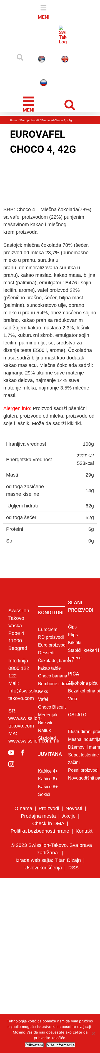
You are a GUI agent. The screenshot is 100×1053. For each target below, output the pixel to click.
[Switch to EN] (65, 59)
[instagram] (11, 764)
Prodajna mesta (38, 816)
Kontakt (84, 831)
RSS (73, 867)
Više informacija (61, 1045)
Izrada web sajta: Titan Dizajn (48, 860)
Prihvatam (34, 1045)
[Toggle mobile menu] (29, 103)
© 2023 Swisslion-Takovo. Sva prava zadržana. (51, 848)
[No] (93, 1033)
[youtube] (11, 753)
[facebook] (23, 753)
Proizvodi (49, 808)
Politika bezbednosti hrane (40, 831)
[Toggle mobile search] (71, 103)
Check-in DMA (48, 823)
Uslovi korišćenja (43, 867)
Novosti (74, 808)
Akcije (69, 816)
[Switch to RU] (43, 83)
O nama (23, 808)
